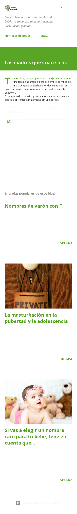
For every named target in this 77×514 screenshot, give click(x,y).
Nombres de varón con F (33, 206)
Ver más (66, 243)
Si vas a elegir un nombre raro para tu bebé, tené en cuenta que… (35, 436)
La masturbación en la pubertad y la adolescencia (36, 317)
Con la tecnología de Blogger (41, 503)
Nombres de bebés (17, 36)
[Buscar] (60, 7)
